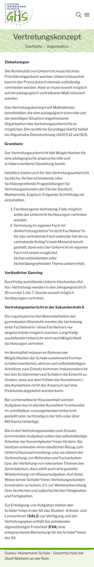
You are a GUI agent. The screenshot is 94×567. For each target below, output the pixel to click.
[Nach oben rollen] (83, 557)
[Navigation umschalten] (86, 15)
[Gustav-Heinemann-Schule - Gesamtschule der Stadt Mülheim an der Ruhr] (19, 15)
